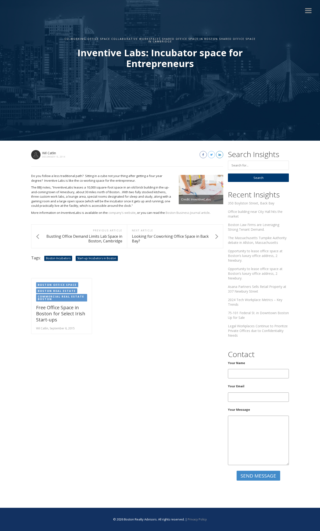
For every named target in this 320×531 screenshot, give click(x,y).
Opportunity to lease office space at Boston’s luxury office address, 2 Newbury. (255, 256)
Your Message (239, 409)
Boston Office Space (57, 284)
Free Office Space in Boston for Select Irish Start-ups (60, 313)
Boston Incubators (58, 258)
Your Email (236, 386)
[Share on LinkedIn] (219, 154)
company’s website (122, 213)
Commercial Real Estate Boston (61, 298)
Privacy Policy (197, 519)
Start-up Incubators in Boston (96, 258)
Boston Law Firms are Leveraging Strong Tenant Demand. (253, 227)
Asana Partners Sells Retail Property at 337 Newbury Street (257, 289)
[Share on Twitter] (211, 154)
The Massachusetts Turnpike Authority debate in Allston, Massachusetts (257, 240)
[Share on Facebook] (203, 154)
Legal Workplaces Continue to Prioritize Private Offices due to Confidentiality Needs (258, 331)
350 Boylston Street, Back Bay (251, 203)
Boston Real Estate (57, 291)
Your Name (236, 363)
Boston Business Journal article (188, 213)
